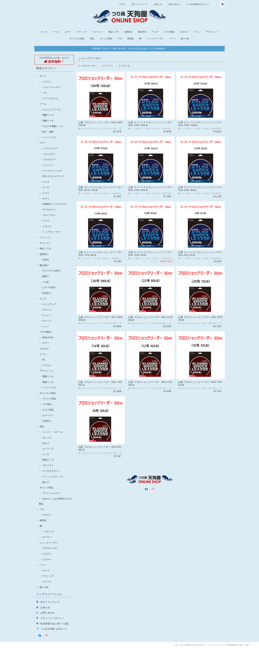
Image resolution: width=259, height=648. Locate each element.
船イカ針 (185, 38)
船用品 (130, 38)
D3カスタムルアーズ (53, 176)
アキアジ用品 (49, 398)
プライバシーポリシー (52, 618)
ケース (45, 454)
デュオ (45, 181)
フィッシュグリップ (52, 476)
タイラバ (46, 537)
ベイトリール (49, 137)
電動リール (48, 114)
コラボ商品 (169, 31)
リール (56, 31)
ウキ (120, 38)
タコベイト (97, 31)
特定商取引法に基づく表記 (54, 623)
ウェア (155, 31)
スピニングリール (51, 109)
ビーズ (45, 570)
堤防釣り (128, 31)
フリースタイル (50, 98)
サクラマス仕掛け (51, 270)
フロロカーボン (50, 548)
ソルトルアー (49, 154)
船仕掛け (142, 31)
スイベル (46, 581)
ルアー (67, 31)
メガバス (46, 226)
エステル (46, 559)
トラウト (46, 81)
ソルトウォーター (51, 87)
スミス (45, 220)
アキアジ (46, 514)
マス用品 (46, 404)
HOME (122, 4)
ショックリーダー (155, 38)
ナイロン (46, 365)
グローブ (46, 309)
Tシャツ (46, 315)
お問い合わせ (174, 4)
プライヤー (48, 465)
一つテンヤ (48, 531)
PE (43, 359)
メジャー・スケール (52, 432)
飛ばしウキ (113, 31)
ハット (45, 326)
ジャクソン (48, 165)
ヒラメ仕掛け (49, 287)
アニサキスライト (51, 470)
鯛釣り (45, 276)
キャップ (46, 320)
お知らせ (158, 4)
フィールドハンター (52, 170)
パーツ (172, 38)
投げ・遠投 (48, 131)
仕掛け (45, 259)
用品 (92, 38)
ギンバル (46, 437)
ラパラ (45, 187)
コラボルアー (49, 159)
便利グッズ (48, 459)
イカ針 (45, 281)
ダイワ (45, 198)
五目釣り (46, 293)
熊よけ (45, 482)
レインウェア (49, 304)
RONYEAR (47, 337)
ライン (197, 31)
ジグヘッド (81, 31)
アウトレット (212, 31)
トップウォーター (51, 231)
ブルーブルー (49, 215)
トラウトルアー (50, 148)
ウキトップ (48, 575)
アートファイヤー (51, 493)
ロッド (44, 31)
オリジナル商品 (77, 38)
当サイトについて (139, 4)
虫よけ (45, 443)
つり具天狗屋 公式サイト (197, 4)
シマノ (45, 192)
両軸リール (48, 120)
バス (44, 92)
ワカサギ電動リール (52, 126)
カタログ (184, 31)
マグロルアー (49, 209)
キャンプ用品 (106, 38)
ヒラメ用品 (48, 409)
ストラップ (48, 448)
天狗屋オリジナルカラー (54, 204)
